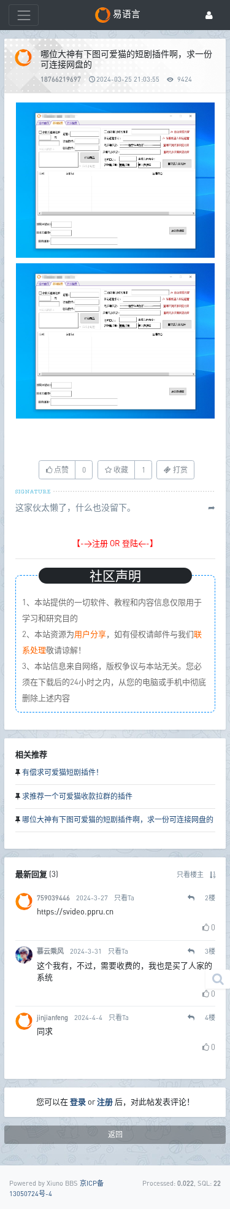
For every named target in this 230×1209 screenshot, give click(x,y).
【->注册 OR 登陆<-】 (115, 543)
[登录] (209, 15)
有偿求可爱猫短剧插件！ (62, 772)
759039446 (53, 898)
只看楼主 (190, 874)
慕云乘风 (50, 951)
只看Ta (124, 898)
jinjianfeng (52, 1017)
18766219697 (60, 79)
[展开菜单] (24, 15)
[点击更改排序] (212, 874)
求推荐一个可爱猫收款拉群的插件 (77, 796)
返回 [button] (115, 1134)
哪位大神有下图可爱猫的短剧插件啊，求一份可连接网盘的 (117, 819)
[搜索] (217, 979)
